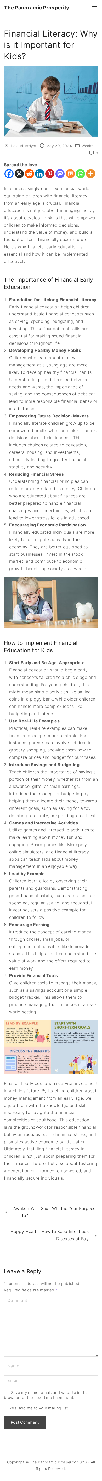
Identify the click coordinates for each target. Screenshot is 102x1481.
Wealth (88, 145)
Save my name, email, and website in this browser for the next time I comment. (46, 1395)
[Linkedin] (39, 173)
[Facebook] (9, 173)
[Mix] (70, 173)
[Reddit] (29, 173)
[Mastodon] (60, 173)
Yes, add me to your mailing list (38, 1408)
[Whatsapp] (80, 173)
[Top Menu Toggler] (94, 8)
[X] (19, 173)
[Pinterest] (49, 173)
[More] (90, 173)
